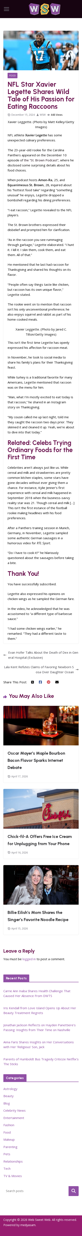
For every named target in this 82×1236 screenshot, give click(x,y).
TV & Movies (12, 1176)
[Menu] (6, 9)
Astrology (10, 1089)
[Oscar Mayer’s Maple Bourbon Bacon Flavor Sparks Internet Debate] (41, 708)
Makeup (9, 1139)
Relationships (13, 1161)
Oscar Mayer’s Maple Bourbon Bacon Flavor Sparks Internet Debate (36, 760)
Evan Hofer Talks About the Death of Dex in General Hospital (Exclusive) (43, 655)
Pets (6, 1154)
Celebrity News (14, 1110)
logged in (29, 959)
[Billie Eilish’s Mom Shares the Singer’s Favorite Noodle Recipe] (41, 868)
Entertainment (13, 1118)
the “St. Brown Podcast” (41, 160)
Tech (7, 1168)
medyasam (28, 1225)
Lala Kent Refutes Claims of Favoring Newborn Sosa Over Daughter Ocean (39, 669)
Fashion (8, 1125)
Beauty (8, 1096)
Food (12, 75)
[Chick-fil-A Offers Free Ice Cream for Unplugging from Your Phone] (41, 791)
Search (74, 1191)
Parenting (10, 1147)
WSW (43, 115)
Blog (6, 1103)
